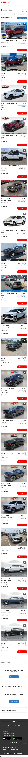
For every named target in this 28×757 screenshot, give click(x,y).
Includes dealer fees (22, 41)
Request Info (22, 50)
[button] (22, 10)
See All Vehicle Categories (9, 735)
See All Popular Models (8, 733)
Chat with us (5, 728)
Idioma (6, 743)
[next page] (19, 658)
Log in (23, 743)
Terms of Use (6, 747)
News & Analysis (6, 726)
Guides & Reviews (19, 726)
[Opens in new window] (7, 738)
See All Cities (6, 731)
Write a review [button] (14, 677)
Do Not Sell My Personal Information (10, 749)
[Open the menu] (26, 2)
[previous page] (9, 658)
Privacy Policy (13, 747)
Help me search (22, 18)
